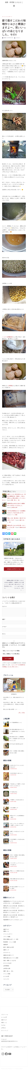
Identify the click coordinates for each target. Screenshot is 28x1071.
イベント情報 (14, 514)
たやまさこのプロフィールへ (14, 569)
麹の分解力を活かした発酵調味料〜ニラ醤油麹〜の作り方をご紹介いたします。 (17, 738)
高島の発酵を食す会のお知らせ (17, 878)
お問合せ (3, 1027)
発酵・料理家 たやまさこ (14, 2)
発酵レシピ (6, 931)
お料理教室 (6, 965)
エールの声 (6, 976)
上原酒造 (10, 385)
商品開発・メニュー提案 (9, 942)
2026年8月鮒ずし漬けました (16, 773)
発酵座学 (5, 944)
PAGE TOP (26, 1037)
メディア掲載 (6, 936)
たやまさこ (18, 37)
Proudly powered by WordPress (6, 1068)
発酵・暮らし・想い (15, 500)
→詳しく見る (21, 712)
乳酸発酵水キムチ (7, 919)
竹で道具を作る (13, 791)
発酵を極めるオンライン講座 (10, 957)
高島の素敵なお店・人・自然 (10, 939)
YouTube (3, 1025)
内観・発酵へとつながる (9, 960)
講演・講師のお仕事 (8, 947)
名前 (3, 619)
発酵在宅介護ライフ (8, 955)
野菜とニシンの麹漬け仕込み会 (17, 870)
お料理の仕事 (14, 507)
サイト (4, 633)
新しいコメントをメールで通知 (11, 650)
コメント (4, 606)
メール (4, 626)
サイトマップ (4, 1030)
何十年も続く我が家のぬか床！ (17, 744)
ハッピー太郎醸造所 (7, 337)
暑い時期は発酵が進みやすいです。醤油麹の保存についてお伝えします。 (17, 731)
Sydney (17, 1068)
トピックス (6, 979)
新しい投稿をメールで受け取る (11, 653)
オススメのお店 (7, 963)
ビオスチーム (6, 952)
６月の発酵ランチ (14, 807)
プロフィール (4, 1014)
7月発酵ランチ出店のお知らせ (17, 799)
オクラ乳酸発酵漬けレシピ (16, 722)
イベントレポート (7, 16)
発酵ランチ (6, 949)
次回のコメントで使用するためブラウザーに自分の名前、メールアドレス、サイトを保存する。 (13, 645)
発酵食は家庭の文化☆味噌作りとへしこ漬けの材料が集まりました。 (9, 584)
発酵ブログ (6, 929)
